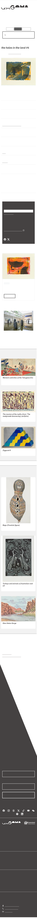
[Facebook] (5, 237)
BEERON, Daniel (8, 525)
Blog (20, 857)
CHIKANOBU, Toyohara (10, 380)
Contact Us (8, 909)
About (21, 860)
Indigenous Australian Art (11, 125)
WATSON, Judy (15, 53)
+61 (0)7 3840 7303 (11, 906)
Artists (18, 22)
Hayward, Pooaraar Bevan (11, 586)
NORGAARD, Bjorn (9, 416)
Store (4, 862)
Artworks (7, 22)
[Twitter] (8, 237)
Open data (5, 857)
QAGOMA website (8, 860)
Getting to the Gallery (12, 903)
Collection (14, 14)
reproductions (6, 651)
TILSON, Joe (7, 450)
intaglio (4, 162)
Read (8, 293)
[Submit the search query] (4, 35)
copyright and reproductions (11, 654)
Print (4, 153)
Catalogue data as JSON (12, 228)
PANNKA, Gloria (8, 623)
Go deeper (29, 22)
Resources (26, 29)
